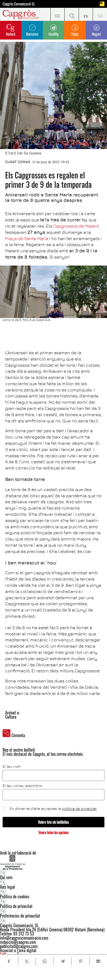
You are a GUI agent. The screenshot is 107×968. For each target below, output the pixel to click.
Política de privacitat (16, 906)
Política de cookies (14, 896)
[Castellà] (86, 14)
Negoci (96, 34)
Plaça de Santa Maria (26, 238)
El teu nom (12, 766)
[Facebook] (9, 961)
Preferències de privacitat (20, 916)
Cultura (10, 717)
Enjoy (74, 34)
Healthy (53, 34)
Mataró (10, 34)
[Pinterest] (80, 961)
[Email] (98, 961)
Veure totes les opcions (53, 832)
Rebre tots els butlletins (53, 822)
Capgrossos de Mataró (76, 226)
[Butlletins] (100, 14)
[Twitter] (27, 961)
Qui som (6, 877)
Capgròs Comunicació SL (19, 4)
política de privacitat (79, 808)
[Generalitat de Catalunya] (53, 862)
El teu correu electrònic (23, 786)
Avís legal (7, 887)
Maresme (32, 34)
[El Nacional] (102, 4)
